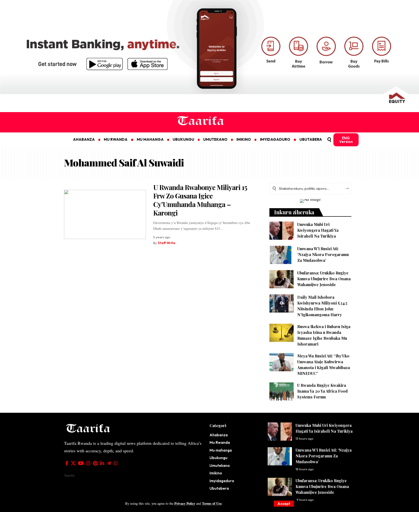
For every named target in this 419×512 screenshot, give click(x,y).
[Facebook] (67, 463)
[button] (284, 504)
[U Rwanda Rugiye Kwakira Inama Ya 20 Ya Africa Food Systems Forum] (281, 391)
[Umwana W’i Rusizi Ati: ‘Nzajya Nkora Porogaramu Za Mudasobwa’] (281, 255)
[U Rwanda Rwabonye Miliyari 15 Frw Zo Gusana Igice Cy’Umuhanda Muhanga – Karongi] (105, 214)
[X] (73, 463)
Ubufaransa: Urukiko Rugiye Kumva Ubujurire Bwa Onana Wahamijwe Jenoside (324, 278)
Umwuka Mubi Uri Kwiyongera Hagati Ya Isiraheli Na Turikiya (317, 230)
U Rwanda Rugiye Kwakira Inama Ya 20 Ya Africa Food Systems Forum (322, 391)
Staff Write (166, 243)
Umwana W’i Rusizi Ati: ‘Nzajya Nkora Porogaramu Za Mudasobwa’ (323, 254)
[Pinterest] (95, 463)
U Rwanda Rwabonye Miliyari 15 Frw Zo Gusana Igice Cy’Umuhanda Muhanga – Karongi (200, 200)
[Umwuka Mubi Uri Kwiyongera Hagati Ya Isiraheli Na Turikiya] (281, 231)
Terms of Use (212, 503)
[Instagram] (88, 463)
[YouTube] (81, 463)
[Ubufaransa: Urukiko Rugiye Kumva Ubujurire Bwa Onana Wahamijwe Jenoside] (281, 279)
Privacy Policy (184, 503)
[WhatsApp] (115, 463)
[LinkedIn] (102, 463)
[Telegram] (108, 463)
